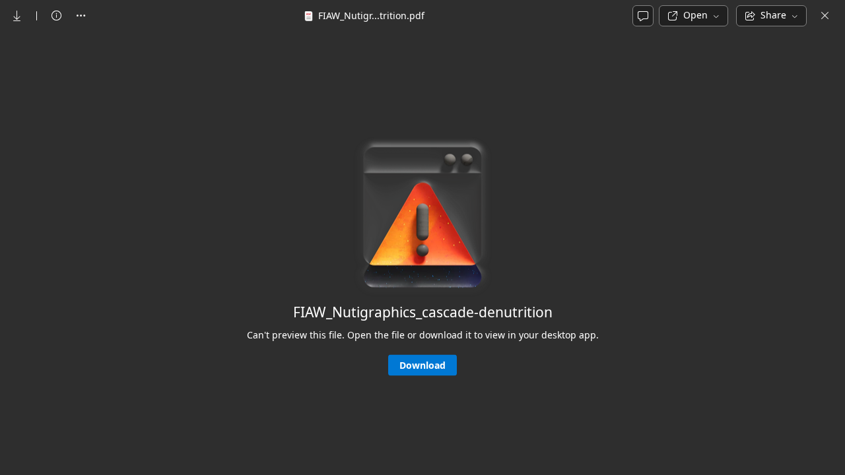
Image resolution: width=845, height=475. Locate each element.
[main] (422, 252)
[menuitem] (17, 16)
